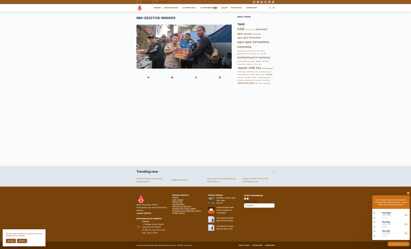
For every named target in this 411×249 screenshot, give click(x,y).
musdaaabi (269, 74)
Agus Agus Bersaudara (159, 245)
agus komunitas (261, 51)
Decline (22, 241)
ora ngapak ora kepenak (263, 77)
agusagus (248, 34)
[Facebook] (254, 2)
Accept (11, 241)
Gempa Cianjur (241, 64)
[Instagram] (257, 2)
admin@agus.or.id (164, 2)
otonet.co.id (187, 245)
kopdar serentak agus (243, 74)
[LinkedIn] (269, 2)
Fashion (175, 197)
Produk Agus (190, 8)
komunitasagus (241, 71)
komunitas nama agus (265, 71)
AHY (258, 53)
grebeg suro (249, 64)
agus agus (257, 34)
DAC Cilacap (265, 61)
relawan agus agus (245, 83)
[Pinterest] (265, 2)
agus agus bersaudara (249, 37)
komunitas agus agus (252, 71)
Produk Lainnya (178, 213)
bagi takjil (263, 53)
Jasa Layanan (177, 200)
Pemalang (240, 80)
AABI (240, 29)
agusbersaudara (241, 51)
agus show (253, 53)
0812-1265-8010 (147, 2)
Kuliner (252, 74)
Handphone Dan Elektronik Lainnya (186, 211)
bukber (252, 61)
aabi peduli (261, 29)
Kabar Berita (209, 8)
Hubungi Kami (251, 8)
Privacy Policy (244, 245)
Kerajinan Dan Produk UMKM (184, 208)
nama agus (240, 77)
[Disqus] (205, 125)
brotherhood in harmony (253, 57)
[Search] (270, 8)
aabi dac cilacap (250, 29)
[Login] (274, 8)
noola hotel (247, 77)
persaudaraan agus (249, 80)
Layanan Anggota (171, 8)
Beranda (157, 8)
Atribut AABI (177, 202)
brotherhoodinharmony (243, 61)
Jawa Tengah (257, 64)
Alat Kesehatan (178, 204)
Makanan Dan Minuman (181, 206)
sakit (256, 83)
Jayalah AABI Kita (249, 67)
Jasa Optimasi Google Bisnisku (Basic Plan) (224, 227)
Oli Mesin (253, 77)
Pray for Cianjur (265, 80)
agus (240, 33)
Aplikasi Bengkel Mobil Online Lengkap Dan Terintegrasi (225, 210)
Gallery (224, 8)
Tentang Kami (236, 8)
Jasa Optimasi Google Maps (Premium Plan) (224, 219)
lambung (257, 74)
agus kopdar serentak (243, 53)
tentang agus (266, 83)
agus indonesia (251, 51)
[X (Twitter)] (261, 2)
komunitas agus (267, 68)
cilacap (258, 61)
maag (262, 74)
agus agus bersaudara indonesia (253, 44)
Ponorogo (257, 80)
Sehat (260, 83)
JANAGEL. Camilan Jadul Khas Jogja (225, 199)
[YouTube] (273, 2)
